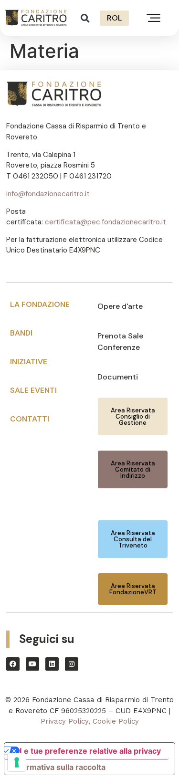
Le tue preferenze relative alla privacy (90, 751)
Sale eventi (33, 390)
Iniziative (28, 362)
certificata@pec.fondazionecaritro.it (105, 222)
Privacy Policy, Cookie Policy (90, 721)
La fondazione (40, 304)
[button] (85, 18)
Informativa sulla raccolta (58, 767)
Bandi (21, 333)
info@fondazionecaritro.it (48, 194)
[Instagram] (71, 664)
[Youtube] (32, 664)
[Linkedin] (52, 664)
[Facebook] (13, 664)
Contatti (29, 419)
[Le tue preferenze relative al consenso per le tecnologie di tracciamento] (17, 762)
